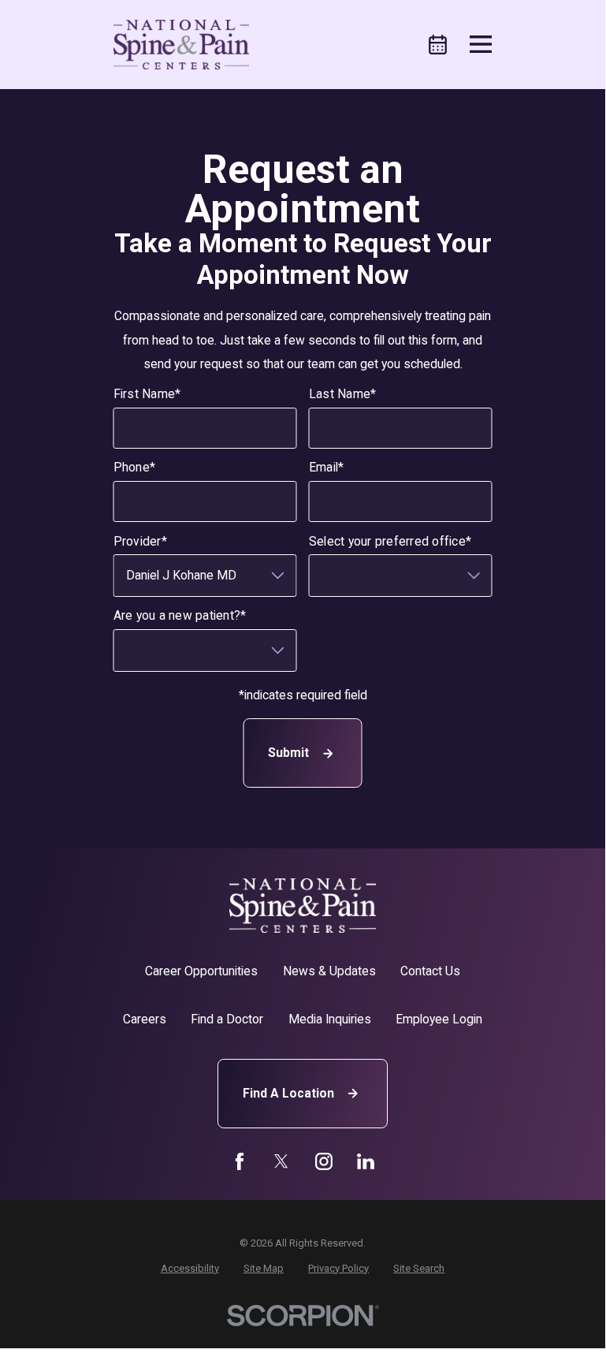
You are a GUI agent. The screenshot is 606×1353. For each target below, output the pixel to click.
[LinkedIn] (365, 1161)
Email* (326, 467)
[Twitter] (281, 1161)
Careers (144, 1019)
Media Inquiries (329, 1019)
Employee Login (439, 1019)
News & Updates (329, 971)
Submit (288, 752)
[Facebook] (239, 1161)
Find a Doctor (227, 1019)
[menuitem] (190, 1268)
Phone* (134, 467)
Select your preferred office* (390, 542)
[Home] (181, 44)
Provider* (140, 542)
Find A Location (288, 1093)
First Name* (147, 394)
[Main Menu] (481, 44)
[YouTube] (324, 1161)
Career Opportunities (201, 971)
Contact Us (430, 971)
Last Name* (343, 394)
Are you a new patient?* (180, 616)
